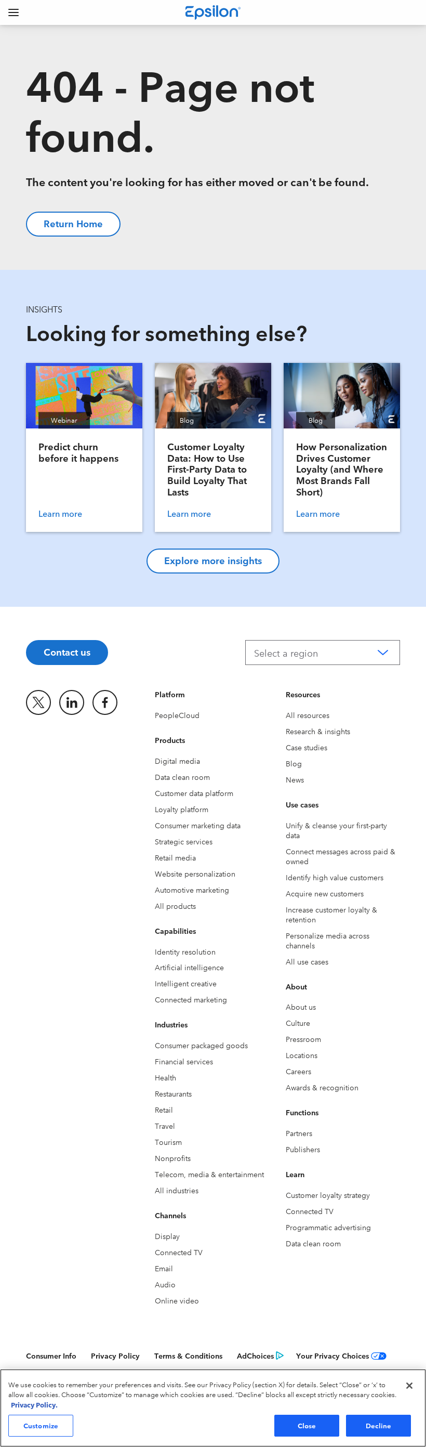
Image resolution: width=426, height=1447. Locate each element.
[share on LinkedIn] (71, 702)
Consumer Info (51, 1355)
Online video (177, 1300)
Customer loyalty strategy (328, 1195)
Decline (379, 1425)
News (295, 779)
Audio (165, 1284)
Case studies (306, 747)
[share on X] (38, 702)
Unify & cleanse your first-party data (336, 830)
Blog (294, 763)
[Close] (409, 1385)
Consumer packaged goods (201, 1045)
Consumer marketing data (198, 825)
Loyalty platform (181, 809)
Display (167, 1236)
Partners (299, 1133)
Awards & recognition (322, 1087)
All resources (307, 715)
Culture (298, 1023)
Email (164, 1268)
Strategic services (183, 841)
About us (301, 1006)
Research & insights (318, 731)
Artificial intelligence (189, 967)
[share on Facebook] (104, 702)
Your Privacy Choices (332, 1355)
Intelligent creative (186, 983)
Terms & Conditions (188, 1355)
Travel (165, 1125)
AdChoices (255, 1355)
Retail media (175, 857)
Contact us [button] (67, 651)
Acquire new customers (325, 893)
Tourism (168, 1142)
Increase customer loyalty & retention (331, 914)
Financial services (184, 1061)
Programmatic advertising (328, 1227)
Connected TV (179, 1252)
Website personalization (195, 873)
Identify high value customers (334, 877)
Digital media (177, 760)
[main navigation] (13, 12)
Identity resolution (185, 951)
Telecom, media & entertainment (209, 1174)
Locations (301, 1055)
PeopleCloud (177, 715)
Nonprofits (173, 1158)
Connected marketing (191, 999)
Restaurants (173, 1093)
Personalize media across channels (327, 940)
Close (307, 1425)
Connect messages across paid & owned (340, 856)
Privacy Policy (115, 1355)
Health (165, 1077)
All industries (176, 1190)
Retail (164, 1109)
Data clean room (182, 777)
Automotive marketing (192, 889)
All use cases (307, 961)
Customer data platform (194, 793)
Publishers (303, 1149)
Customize (40, 1425)
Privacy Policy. (34, 1404)
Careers (298, 1071)
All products (175, 906)
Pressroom (303, 1039)
